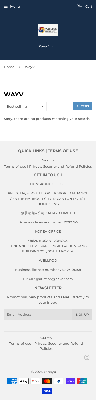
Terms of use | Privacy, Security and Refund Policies (48, 166)
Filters (82, 106)
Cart (88, 6)
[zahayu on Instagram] (87, 358)
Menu (15, 6)
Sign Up (82, 314)
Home (9, 67)
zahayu (50, 372)
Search (48, 160)
